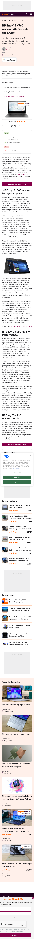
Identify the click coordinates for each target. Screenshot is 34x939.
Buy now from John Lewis (17, 184)
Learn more (22, 76)
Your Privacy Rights (17, 472)
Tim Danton (9, 50)
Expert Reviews (8, 14)
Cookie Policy (15, 468)
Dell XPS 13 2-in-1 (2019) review (21, 326)
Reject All (17, 477)
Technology (12, 20)
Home (4, 20)
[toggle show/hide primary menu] (31, 14)
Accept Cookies (17, 482)
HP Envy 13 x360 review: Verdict (13, 96)
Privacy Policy (19, 931)
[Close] (30, 455)
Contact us (6, 896)
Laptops (20, 20)
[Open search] (26, 14)
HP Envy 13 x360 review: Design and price (16, 88)
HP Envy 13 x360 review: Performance (15, 92)
